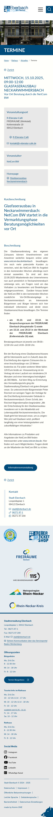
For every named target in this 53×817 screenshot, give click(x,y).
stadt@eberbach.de (21, 509)
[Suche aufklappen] (49, 9)
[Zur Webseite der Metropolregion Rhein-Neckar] (26, 591)
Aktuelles (24, 60)
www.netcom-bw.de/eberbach (18, 261)
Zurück (10, 70)
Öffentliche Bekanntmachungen (17, 793)
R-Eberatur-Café (21, 137)
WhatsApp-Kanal (15, 773)
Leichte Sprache (11, 797)
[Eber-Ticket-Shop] (39, 536)
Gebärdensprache (29, 797)
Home (6, 60)
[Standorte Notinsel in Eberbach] (10, 535)
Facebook (12, 757)
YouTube (12, 762)
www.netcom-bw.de (32, 441)
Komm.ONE (17, 807)
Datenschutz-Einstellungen (31, 802)
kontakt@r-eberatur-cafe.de (23, 143)
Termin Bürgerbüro (16, 680)
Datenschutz (9, 788)
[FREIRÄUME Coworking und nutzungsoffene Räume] (26, 555)
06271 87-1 (17, 512)
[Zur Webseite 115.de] (26, 574)
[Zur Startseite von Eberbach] (16, 9)
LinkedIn (12, 768)
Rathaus (14, 60)
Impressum (22, 788)
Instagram (12, 752)
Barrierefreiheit (10, 802)
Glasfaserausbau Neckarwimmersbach (17, 180)
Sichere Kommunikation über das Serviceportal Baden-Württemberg (25, 642)
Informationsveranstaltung (20, 467)
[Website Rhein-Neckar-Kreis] (26, 605)
